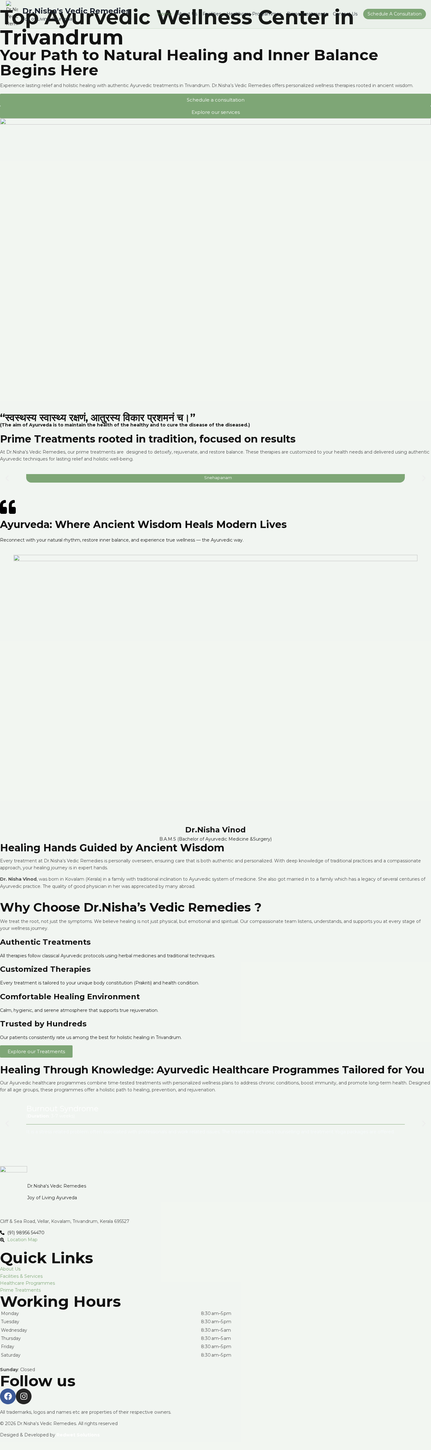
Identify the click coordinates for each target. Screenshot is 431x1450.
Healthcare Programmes (254, 14)
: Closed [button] (17, 1369)
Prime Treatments (307, 14)
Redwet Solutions (78, 1435)
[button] (7, 478)
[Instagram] (24, 1396)
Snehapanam (218, 477)
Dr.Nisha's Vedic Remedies (56, 1186)
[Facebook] (8, 1396)
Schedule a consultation (395, 14)
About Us (187, 14)
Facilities (212, 14)
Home (164, 14)
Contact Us (345, 14)
